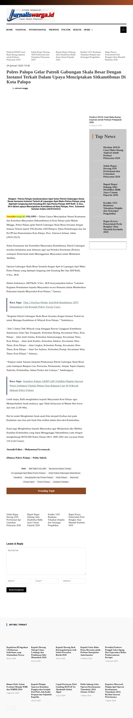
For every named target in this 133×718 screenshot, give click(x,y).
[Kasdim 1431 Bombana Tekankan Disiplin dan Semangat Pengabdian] (91, 42)
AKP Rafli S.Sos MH (37, 469)
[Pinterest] (45, 143)
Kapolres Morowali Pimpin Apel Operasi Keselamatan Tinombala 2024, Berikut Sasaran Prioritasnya (114, 690)
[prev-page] (8, 708)
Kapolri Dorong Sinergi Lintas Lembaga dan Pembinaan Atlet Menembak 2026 (38, 652)
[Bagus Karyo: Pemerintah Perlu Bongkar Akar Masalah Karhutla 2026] (116, 42)
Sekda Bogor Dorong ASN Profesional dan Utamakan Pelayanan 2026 (40, 56)
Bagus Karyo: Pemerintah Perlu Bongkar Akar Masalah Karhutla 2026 (115, 56)
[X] (38, 143)
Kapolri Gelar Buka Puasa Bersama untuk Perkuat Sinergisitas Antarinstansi (90, 651)
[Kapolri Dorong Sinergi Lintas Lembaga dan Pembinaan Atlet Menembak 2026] (42, 636)
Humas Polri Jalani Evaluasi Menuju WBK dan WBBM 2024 (17, 686)
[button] (123, 30)
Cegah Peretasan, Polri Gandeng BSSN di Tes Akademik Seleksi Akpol (66, 688)
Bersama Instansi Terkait (60, 469)
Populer (119, 136)
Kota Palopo (61, 477)
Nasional (74, 477)
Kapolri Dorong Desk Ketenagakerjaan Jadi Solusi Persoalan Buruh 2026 (66, 651)
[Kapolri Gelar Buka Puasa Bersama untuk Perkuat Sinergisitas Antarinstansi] (91, 636)
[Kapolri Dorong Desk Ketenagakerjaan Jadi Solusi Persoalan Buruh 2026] (66, 636)
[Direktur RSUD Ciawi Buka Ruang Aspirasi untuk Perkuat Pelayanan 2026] (17, 42)
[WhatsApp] (53, 143)
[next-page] (14, 708)
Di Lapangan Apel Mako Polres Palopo (28, 473)
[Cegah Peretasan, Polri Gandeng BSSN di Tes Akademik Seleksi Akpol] (66, 673)
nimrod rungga (21, 88)
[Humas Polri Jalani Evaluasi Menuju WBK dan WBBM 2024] (17, 673)
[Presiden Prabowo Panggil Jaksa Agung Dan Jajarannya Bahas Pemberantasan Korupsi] (116, 636)
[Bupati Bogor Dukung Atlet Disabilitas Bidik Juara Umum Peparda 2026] (66, 42)
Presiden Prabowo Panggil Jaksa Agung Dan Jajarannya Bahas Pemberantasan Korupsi (115, 652)
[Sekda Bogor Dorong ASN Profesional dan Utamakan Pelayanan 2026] (42, 42)
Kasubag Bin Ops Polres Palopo (39, 477)
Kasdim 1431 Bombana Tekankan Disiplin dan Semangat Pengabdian (90, 54)
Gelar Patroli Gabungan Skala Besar (64, 473)
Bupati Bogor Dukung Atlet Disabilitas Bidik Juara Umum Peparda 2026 (66, 56)
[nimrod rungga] (9, 88)
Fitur (110, 136)
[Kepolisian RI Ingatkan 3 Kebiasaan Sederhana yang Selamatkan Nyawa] (17, 636)
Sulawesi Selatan (60, 482)
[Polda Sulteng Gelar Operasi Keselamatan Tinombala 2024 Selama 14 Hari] (91, 673)
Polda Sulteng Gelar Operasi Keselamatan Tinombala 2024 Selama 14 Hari (90, 688)
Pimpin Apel (29, 482)
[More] (74, 608)
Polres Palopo (43, 482)
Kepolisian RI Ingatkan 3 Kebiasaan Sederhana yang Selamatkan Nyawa (17, 651)
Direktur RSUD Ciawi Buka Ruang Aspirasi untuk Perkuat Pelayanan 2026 (15, 56)
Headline (18, 477)
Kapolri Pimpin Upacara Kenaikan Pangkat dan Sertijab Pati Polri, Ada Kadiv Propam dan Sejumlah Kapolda (41, 690)
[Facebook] (31, 143)
